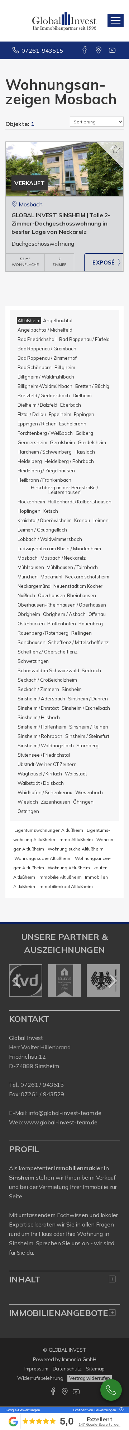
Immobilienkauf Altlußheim (65, 886)
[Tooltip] (120, 1410)
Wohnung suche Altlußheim (76, 849)
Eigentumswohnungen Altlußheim (48, 830)
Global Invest (26, 1037)
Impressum (36, 1368)
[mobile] (116, 20)
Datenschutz (67, 1368)
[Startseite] (64, 20)
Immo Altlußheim (75, 839)
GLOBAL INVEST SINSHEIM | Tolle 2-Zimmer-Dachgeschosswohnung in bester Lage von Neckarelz (60, 223)
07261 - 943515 (111, 1390)
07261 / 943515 (42, 1084)
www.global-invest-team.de (60, 1122)
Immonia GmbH (79, 1359)
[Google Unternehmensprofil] (99, 50)
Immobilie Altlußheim (59, 877)
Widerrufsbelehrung (40, 1378)
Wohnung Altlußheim (69, 867)
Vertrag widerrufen (89, 1378)
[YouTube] (113, 50)
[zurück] (17, 980)
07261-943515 (42, 50)
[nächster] (112, 980)
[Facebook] (85, 50)
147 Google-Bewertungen (99, 1424)
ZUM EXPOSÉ (103, 262)
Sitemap (95, 1368)
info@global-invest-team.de (64, 1112)
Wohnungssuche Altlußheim (43, 858)
